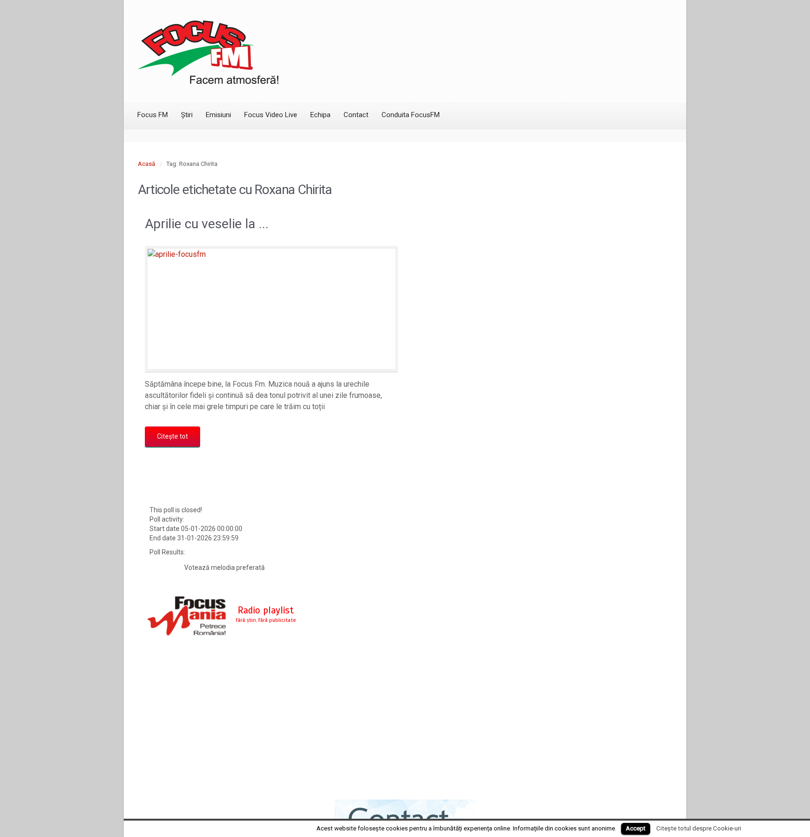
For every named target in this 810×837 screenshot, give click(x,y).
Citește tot (172, 436)
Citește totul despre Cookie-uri (698, 828)
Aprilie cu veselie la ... (207, 224)
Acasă (146, 163)
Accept (635, 828)
